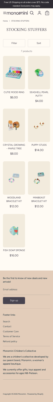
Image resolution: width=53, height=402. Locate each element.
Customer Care (11, 331)
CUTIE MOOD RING (14, 92)
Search (6, 321)
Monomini (22, 394)
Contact (7, 326)
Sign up (14, 300)
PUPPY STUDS (39, 144)
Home (5, 21)
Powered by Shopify (35, 394)
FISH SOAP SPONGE (14, 250)
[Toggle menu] (3, 13)
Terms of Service (11, 336)
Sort (39, 43)
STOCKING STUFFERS (20, 21)
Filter (14, 43)
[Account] (39, 11)
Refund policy (10, 341)
